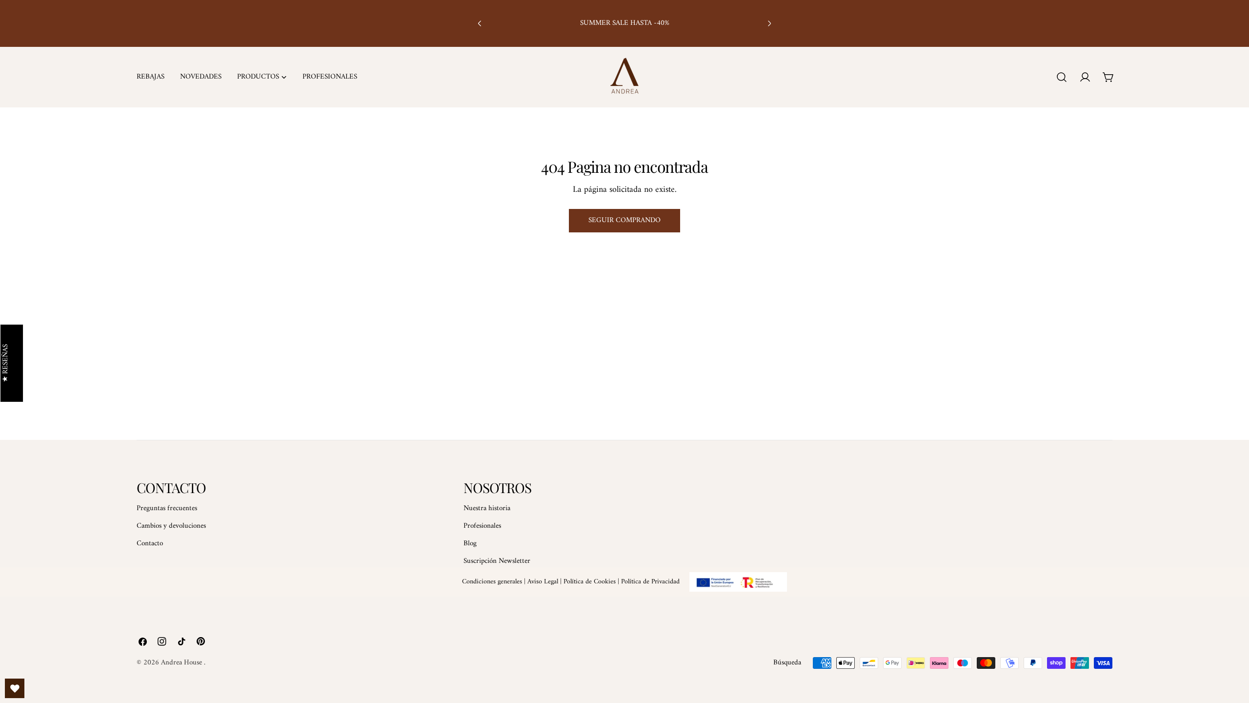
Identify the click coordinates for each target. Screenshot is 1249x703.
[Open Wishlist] (14, 688)
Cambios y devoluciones (171, 526)
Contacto (150, 543)
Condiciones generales (492, 582)
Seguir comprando (624, 220)
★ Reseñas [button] (6, 363)
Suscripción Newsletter (496, 561)
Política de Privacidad (650, 582)
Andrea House (182, 662)
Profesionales (482, 526)
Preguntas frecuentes (167, 508)
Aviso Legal (542, 582)
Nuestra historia (486, 508)
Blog (470, 543)
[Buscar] (1061, 77)
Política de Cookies (590, 582)
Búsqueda (787, 662)
